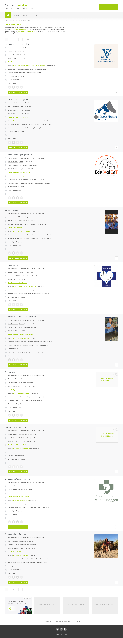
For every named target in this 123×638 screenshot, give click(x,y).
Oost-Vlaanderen (12, 434)
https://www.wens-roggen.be (21, 500)
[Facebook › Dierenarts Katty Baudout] (13, 577)
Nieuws (16, 15)
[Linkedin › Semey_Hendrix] (17, 253)
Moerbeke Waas (23, 434)
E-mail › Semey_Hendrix (15, 227)
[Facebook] (61, 629)
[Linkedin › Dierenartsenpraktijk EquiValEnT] (17, 197)
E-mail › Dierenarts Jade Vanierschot (18, 62)
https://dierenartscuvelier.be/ (21, 393)
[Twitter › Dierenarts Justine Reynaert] (9, 142)
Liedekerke (21, 272)
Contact (35, 15)
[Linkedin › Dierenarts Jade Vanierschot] (17, 87)
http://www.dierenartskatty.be (21, 555)
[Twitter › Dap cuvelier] (9, 415)
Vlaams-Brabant (12, 217)
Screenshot (51, 65)
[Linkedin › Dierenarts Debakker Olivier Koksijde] (17, 359)
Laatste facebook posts (15, 79)
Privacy (65, 634)
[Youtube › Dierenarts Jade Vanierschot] (21, 87)
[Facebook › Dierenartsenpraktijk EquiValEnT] (13, 197)
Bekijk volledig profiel (18, 92)
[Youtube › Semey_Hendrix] (21, 253)
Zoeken (25, 15)
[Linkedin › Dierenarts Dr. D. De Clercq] (17, 304)
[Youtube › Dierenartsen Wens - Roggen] (21, 521)
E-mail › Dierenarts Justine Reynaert (18, 117)
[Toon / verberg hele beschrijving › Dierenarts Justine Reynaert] (37, 124)
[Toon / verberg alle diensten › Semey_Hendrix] (37, 238)
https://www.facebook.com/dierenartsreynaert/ (26, 121)
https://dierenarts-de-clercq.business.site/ (24, 286)
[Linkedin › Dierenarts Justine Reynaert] (17, 142)
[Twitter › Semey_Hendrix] (9, 253)
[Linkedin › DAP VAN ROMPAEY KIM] (17, 466)
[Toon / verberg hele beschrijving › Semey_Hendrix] (37, 235)
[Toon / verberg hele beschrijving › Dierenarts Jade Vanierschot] (37, 69)
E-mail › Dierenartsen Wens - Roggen (18, 496)
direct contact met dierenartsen (26, 31)
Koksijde (21, 323)
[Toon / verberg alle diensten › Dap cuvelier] (37, 400)
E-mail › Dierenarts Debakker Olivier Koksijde (20, 334)
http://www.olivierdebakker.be (21, 338)
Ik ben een (108, 7)
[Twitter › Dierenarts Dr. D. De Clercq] (9, 304)
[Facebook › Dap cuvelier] (13, 415)
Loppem (21, 161)
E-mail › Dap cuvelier (14, 390)
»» (28, 39)
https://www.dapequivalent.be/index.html (24, 176)
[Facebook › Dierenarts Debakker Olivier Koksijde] (13, 359)
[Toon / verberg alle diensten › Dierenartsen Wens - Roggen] (37, 507)
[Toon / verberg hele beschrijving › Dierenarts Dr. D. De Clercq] (37, 290)
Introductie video (40, 352)
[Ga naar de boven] (116, 92)
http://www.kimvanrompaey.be (21, 448)
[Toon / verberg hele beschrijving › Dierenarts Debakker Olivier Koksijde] (37, 342)
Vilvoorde (21, 217)
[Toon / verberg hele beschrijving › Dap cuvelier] (37, 397)
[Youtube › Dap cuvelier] (21, 415)
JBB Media (59, 634)
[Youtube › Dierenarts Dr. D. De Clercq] (21, 304)
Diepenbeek (17, 486)
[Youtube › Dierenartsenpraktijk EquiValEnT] (21, 197)
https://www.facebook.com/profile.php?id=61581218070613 (29, 65)
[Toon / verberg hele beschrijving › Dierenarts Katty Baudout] (37, 559)
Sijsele (21, 106)
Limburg (10, 51)
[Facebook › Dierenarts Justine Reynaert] (13, 142)
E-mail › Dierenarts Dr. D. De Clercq (18, 283)
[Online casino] (19, 606)
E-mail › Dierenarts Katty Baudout (17, 552)
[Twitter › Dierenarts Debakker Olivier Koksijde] (9, 359)
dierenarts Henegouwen (19, 29)
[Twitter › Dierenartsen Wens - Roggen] (9, 521)
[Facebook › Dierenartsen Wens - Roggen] (13, 521)
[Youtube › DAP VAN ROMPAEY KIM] (21, 466)
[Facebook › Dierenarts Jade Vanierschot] (13, 87)
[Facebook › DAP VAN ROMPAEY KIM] (13, 466)
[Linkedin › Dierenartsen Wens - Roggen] (17, 521)
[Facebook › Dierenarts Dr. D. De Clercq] (13, 304)
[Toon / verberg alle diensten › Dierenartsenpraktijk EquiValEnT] (37, 183)
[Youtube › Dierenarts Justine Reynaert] (21, 142)
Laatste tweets (13, 352)
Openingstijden (13, 348)
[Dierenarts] (8, 15)
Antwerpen (11, 379)
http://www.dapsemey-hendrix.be (22, 231)
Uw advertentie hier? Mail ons (47, 605)
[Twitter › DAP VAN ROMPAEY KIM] (9, 466)
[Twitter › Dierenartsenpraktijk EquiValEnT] (9, 197)
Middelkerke (22, 541)
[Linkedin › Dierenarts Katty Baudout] (17, 577)
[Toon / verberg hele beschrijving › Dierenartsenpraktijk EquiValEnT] (37, 180)
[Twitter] (57, 629)
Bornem (17, 379)
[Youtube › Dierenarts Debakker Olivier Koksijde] (21, 359)
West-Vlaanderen (13, 106)
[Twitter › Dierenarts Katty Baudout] (9, 577)
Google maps (22, 51)
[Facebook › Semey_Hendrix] (13, 253)
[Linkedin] (65, 629)
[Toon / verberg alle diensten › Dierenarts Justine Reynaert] (37, 128)
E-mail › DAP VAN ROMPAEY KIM (18, 445)
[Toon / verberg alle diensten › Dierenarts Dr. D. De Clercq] (37, 294)
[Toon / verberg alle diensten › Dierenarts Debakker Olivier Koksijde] (37, 345)
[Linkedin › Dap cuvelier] (17, 415)
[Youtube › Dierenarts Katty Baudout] (21, 577)
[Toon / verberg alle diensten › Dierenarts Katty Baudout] (37, 563)
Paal (15, 51)
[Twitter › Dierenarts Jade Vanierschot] (9, 87)
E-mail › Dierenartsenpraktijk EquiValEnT (19, 172)
